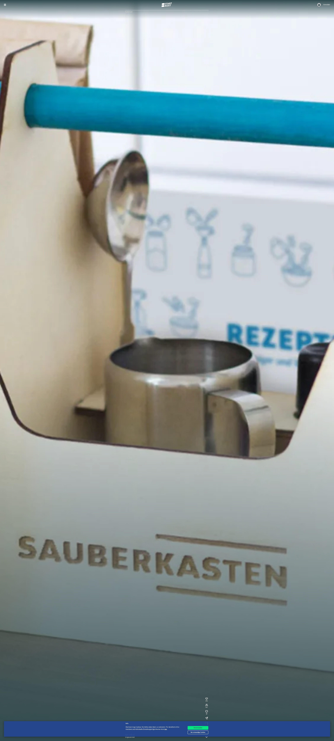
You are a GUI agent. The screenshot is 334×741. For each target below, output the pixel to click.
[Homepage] (167, 5)
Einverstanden (198, 728)
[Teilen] (206, 718)
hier (165, 729)
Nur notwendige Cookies (198, 732)
